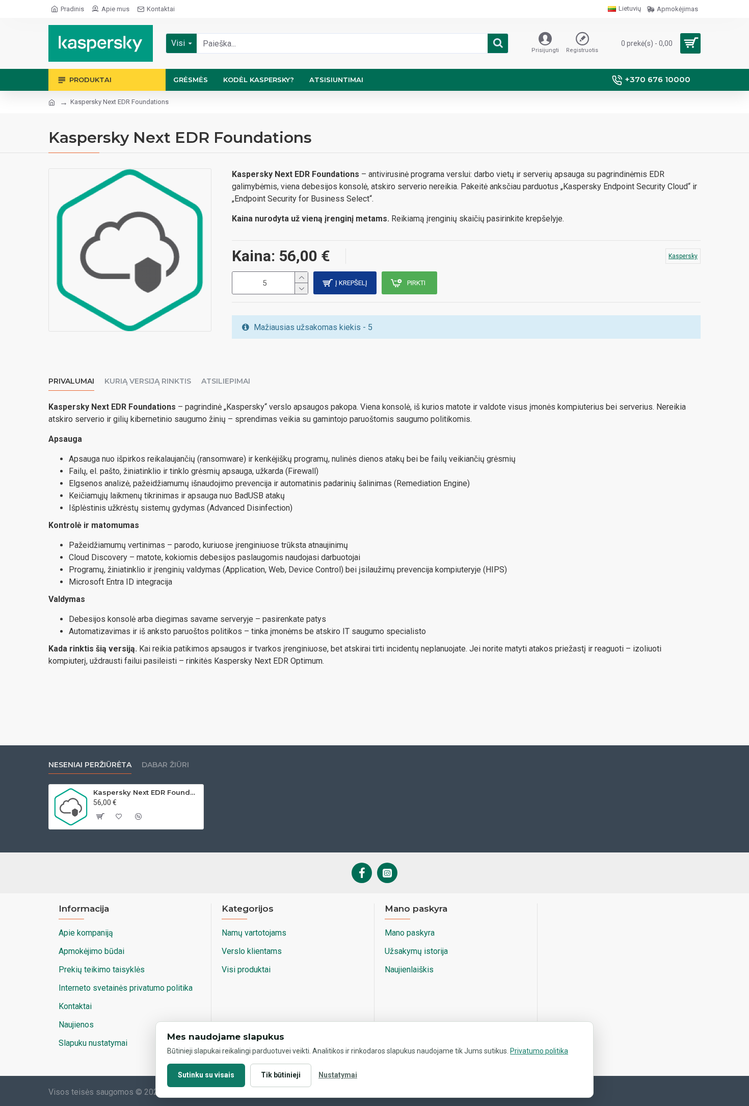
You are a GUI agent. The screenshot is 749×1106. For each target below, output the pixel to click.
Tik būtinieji (281, 1075)
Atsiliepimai (225, 381)
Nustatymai (337, 1075)
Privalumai (71, 381)
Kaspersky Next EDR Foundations (146, 792)
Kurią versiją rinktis (147, 381)
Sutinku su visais (206, 1075)
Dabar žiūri (165, 765)
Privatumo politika (539, 1051)
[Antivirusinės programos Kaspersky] (100, 43)
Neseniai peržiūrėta (89, 765)
